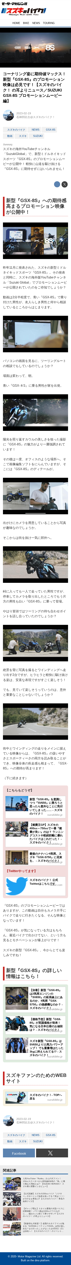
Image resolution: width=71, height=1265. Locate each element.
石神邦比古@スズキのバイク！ (35, 117)
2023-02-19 (23, 113)
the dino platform (40, 1260)
